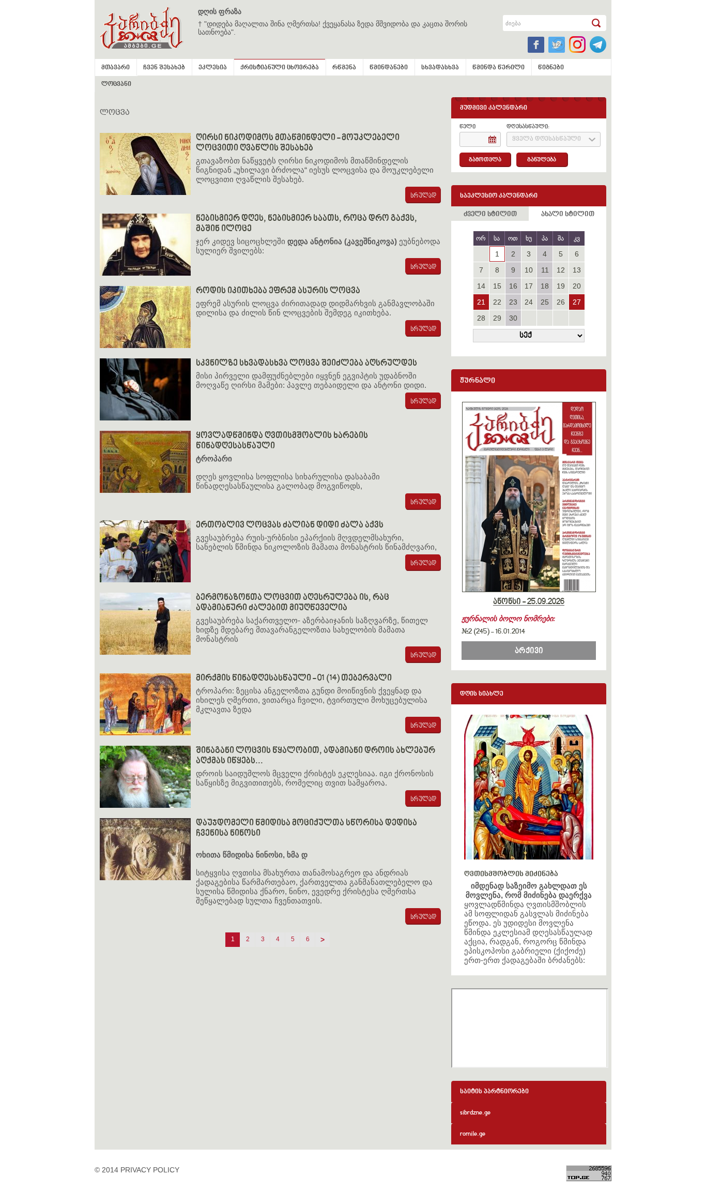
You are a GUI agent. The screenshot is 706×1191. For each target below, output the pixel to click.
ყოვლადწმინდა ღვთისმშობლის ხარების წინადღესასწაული (282, 441)
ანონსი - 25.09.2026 (528, 602)
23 (513, 302)
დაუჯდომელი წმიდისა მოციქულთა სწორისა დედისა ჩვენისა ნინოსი (306, 828)
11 (545, 270)
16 (513, 286)
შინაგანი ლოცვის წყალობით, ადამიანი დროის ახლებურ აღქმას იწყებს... (315, 756)
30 (513, 318)
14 (481, 286)
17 (529, 286)
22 (497, 302)
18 (545, 286)
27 (577, 302)
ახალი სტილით (567, 214)
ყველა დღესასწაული (546, 139)
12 (561, 270)
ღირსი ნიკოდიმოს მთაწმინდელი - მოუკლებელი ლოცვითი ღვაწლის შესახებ (298, 143)
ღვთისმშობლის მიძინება (511, 874)
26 (561, 302)
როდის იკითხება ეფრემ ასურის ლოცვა (278, 291)
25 (545, 302)
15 (497, 286)
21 (481, 302)
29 (497, 318)
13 (577, 270)
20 (577, 286)
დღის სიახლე (481, 694)
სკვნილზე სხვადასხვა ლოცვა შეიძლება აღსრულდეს (306, 363)
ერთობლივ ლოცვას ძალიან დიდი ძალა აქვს (289, 525)
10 (529, 270)
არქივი (529, 651)
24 (529, 302)
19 (561, 286)
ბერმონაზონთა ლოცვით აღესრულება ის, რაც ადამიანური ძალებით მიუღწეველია (292, 603)
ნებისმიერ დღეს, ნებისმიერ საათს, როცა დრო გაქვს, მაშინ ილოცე (306, 224)
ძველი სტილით (490, 214)
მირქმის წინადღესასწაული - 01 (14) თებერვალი (294, 678)
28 (481, 318)
